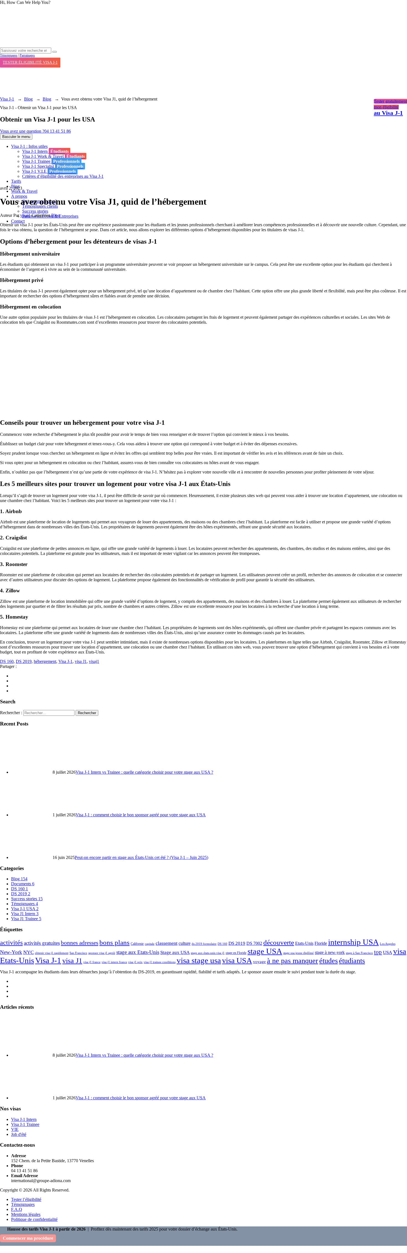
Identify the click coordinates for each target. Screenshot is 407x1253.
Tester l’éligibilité (26, 1199)
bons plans (114, 942)
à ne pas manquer (292, 961)
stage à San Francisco (359, 952)
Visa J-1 (65, 661)
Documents (22, 883)
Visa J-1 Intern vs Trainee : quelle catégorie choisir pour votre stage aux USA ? (144, 772)
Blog (55, 215)
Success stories (35, 211)
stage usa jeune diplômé (298, 952)
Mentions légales (25, 1214)
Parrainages (27, 55)
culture (184, 943)
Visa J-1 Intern (24, 1119)
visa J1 (81, 661)
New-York (11, 952)
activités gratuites (42, 943)
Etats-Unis (304, 943)
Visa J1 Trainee (26, 918)
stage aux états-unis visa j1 (208, 952)
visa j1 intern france (114, 962)
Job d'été (18, 1134)
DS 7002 (254, 943)
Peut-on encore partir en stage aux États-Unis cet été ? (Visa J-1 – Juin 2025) (141, 857)
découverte (278, 942)
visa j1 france (92, 962)
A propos (19, 196)
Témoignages (8, 55)
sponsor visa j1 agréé (101, 952)
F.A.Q (16, 1209)
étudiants (352, 960)
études (328, 961)
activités (11, 942)
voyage (259, 961)
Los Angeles (387, 943)
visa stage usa (199, 960)
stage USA (265, 951)
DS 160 (7, 661)
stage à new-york (330, 952)
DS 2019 (24, 661)
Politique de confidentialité (34, 1219)
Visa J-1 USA (24, 908)
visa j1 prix (135, 962)
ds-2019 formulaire (204, 943)
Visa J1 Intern (24, 913)
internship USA (353, 942)
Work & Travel (24, 191)
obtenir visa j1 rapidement (51, 952)
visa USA (237, 960)
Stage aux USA (175, 952)
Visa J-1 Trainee (25, 1124)
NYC (28, 952)
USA (387, 952)
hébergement (45, 661)
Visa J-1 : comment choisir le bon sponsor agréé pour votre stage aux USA (141, 814)
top (378, 952)
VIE (15, 1129)
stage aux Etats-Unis (137, 952)
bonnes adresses (79, 943)
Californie (137, 944)
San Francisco (78, 952)
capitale (149, 943)
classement (166, 943)
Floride (321, 943)
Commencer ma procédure (28, 1238)
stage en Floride (236, 953)
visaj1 (25, 215)
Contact (18, 221)
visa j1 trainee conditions (160, 962)
